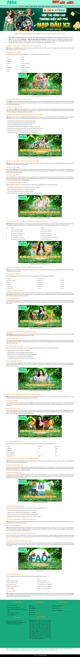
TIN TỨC (60, 6)
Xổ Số (43, 6)
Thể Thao (48, 6)
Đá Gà (35, 6)
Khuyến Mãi (54, 6)
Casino (31, 6)
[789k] (11, 2)
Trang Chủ (21, 6)
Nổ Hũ (39, 6)
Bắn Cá (26, 6)
